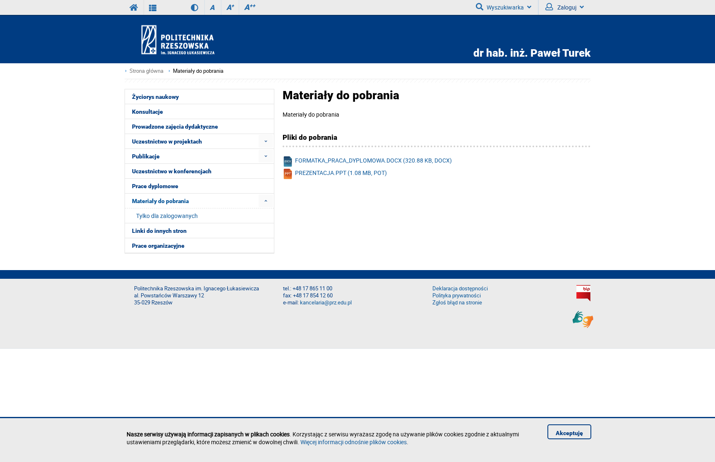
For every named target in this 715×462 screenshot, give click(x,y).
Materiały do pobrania (198, 70)
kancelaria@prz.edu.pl (326, 302)
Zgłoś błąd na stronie (457, 302)
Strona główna (146, 70)
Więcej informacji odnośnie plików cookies (353, 442)
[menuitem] (266, 141)
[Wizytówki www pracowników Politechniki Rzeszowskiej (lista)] (153, 7)
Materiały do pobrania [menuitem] (160, 201)
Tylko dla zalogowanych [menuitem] (167, 216)
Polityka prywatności (456, 295)
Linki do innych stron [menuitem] (159, 230)
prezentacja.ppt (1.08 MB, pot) (341, 173)
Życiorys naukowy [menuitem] (155, 96)
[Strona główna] (201, 39)
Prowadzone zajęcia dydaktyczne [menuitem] (175, 126)
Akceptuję (569, 433)
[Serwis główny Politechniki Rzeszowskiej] (134, 7)
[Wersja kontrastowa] (188, 7)
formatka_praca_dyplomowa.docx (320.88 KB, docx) (373, 160)
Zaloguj (566, 7)
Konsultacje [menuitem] (147, 111)
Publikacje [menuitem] (146, 156)
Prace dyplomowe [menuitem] (155, 186)
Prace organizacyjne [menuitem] (158, 245)
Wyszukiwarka (505, 7)
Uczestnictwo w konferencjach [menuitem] (171, 171)
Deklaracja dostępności (460, 288)
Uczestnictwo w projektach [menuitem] (167, 141)
